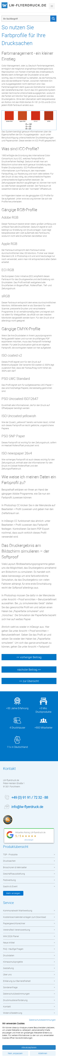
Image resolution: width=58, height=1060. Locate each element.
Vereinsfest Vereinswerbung (16, 929)
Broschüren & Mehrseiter (15, 867)
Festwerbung (9, 880)
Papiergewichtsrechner (14, 923)
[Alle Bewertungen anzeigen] (29, 836)
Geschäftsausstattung (14, 873)
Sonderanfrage (10, 987)
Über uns (7, 974)
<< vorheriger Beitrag (29, 657)
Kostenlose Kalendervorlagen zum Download (24, 917)
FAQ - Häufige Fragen (13, 948)
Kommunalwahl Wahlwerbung (17, 910)
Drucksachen (9, 860)
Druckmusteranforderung (15, 1000)
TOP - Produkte (10, 854)
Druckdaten (8, 955)
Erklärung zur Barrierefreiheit (17, 980)
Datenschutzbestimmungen (16, 993)
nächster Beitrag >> (29, 669)
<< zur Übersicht (29, 681)
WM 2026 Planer (11, 936)
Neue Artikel (9, 942)
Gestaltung (8, 968)
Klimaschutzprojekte (13, 961)
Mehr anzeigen (13, 893)
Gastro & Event (10, 886)
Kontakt (7, 1006)
